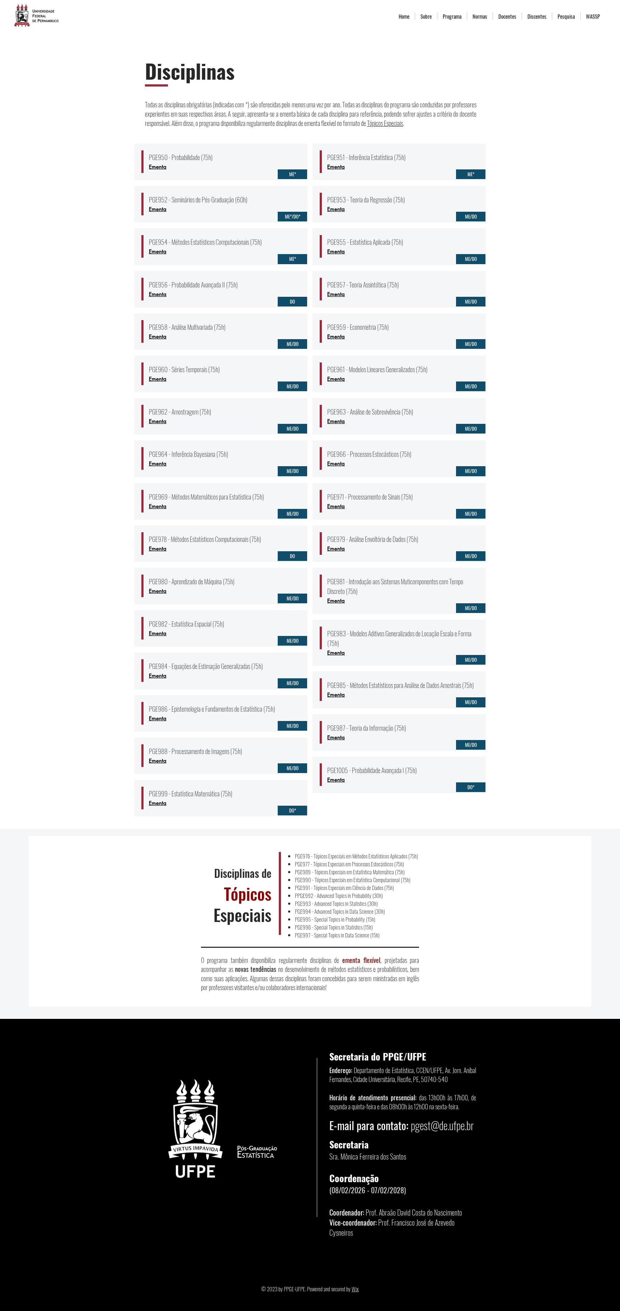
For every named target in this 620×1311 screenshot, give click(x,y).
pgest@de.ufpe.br (442, 1125)
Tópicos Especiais (385, 123)
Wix (355, 1289)
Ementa (157, 166)
